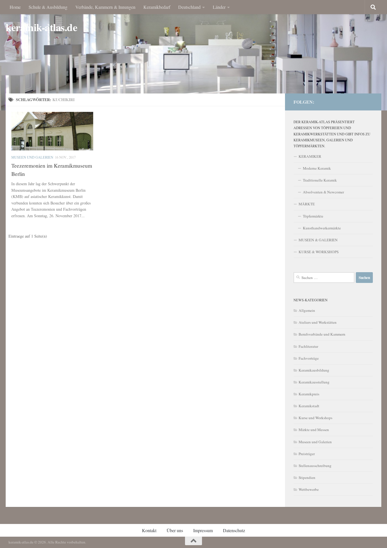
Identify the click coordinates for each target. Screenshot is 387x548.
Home (15, 7)
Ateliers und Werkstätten (318, 322)
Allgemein (307, 310)
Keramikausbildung (314, 370)
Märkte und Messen (314, 429)
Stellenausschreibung (315, 465)
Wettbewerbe (309, 489)
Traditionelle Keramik (320, 180)
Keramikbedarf (156, 7)
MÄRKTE (307, 203)
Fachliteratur (308, 346)
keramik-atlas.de (41, 27)
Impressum (203, 530)
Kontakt (149, 530)
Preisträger (307, 453)
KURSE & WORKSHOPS (319, 251)
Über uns (175, 530)
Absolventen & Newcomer (323, 192)
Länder (219, 7)
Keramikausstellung (314, 382)
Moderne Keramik (317, 168)
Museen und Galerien (32, 157)
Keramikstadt (309, 405)
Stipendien (307, 477)
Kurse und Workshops (315, 417)
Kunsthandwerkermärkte (322, 228)
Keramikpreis (309, 393)
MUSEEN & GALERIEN (318, 239)
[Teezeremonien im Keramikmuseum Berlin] (52, 131)
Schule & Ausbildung (48, 7)
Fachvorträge (309, 358)
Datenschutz (234, 530)
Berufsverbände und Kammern (322, 334)
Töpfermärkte (313, 216)
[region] (193, 55)
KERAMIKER (310, 156)
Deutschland (189, 7)
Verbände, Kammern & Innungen (105, 7)
